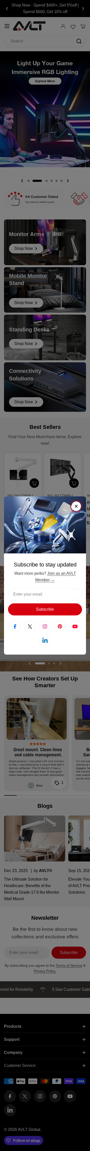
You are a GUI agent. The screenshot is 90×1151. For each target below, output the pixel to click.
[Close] (76, 506)
